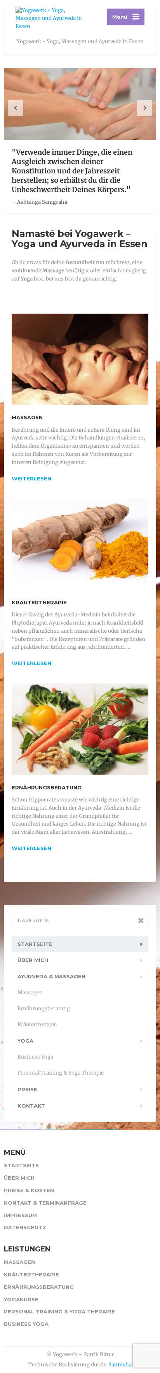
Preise (27, 1089)
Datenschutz (25, 1227)
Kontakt (31, 1106)
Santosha (120, 1364)
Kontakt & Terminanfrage (45, 1203)
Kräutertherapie (39, 602)
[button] (15, 108)
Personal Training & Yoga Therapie (60, 1072)
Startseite (34, 944)
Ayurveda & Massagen (51, 976)
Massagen (27, 417)
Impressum (20, 1215)
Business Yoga (35, 1057)
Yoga (25, 1041)
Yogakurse (21, 1299)
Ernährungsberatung (47, 787)
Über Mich (32, 960)
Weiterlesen (31, 478)
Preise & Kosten (29, 1190)
